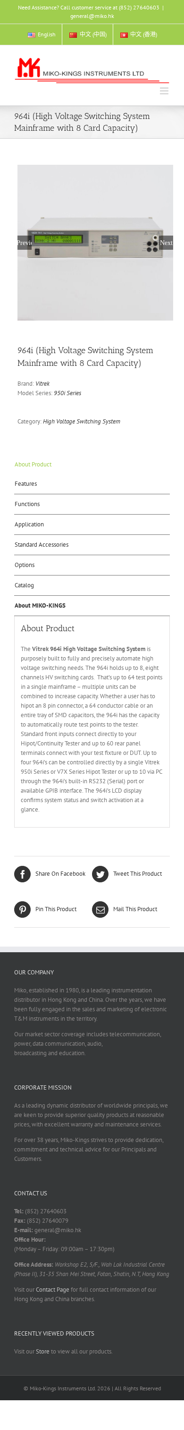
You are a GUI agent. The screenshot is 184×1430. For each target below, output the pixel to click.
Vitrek (42, 384)
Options (24, 565)
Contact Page (52, 1290)
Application (29, 524)
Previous (24, 242)
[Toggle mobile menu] (165, 91)
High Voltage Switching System (81, 421)
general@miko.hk (92, 15)
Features (26, 484)
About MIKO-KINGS (40, 605)
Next (166, 242)
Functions (27, 504)
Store (43, 1351)
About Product (33, 464)
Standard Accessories (41, 545)
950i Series (67, 393)
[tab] (92, 464)
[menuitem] (41, 34)
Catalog (24, 585)
